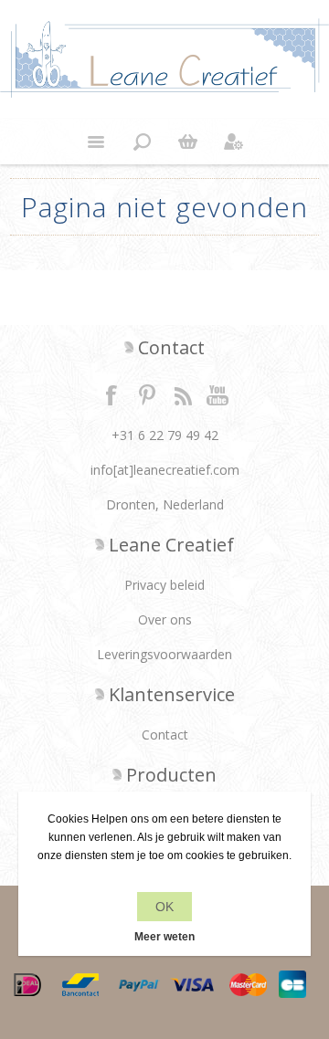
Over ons (165, 619)
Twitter (147, 394)
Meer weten (164, 936)
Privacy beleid (164, 584)
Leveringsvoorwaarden (164, 654)
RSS (183, 394)
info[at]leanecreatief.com (164, 469)
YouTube (218, 394)
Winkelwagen (187, 141)
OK (164, 906)
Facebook (111, 394)
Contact (165, 734)
